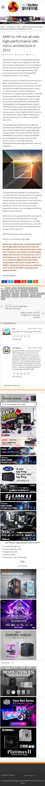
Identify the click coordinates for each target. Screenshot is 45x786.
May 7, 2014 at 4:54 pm (35, 348)
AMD (14, 288)
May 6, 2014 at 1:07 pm (35, 328)
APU (18, 27)
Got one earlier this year (12, 549)
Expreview (35, 130)
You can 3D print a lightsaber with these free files (16, 306)
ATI (12, 291)
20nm (8, 288)
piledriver (5, 296)
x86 (3, 299)
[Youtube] (32, 775)
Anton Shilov (9, 54)
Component (11, 27)
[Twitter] (29, 775)
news (33, 294)
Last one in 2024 (9, 554)
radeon (15, 296)
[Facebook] (27, 775)
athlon (5, 291)
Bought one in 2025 (10, 552)
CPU (33, 54)
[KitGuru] (23, 6)
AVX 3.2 (24, 291)
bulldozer (33, 291)
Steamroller (35, 296)
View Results (22, 566)
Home (2, 27)
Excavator (6, 294)
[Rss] (25, 775)
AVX (17, 291)
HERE (27, 239)
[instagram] (34, 775)
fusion (15, 294)
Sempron (24, 296)
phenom (41, 294)
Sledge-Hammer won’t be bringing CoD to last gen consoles (30, 314)
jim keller (24, 294)
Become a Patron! (9, 275)
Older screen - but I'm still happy (15, 557)
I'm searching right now (11, 546)
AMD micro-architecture (28, 288)
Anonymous (15, 385)
